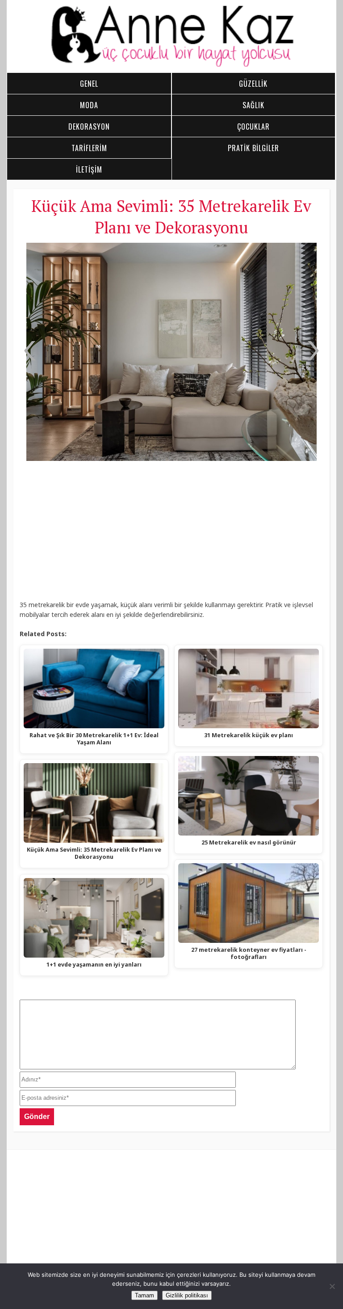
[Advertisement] (171, 533)
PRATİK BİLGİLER (253, 148)
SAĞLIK (253, 105)
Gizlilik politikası (187, 1295)
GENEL (89, 83)
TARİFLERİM (89, 148)
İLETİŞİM (89, 169)
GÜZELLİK (253, 83)
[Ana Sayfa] (171, 65)
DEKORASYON (89, 126)
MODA (89, 105)
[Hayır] (331, 1286)
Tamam (144, 1295)
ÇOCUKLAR (253, 126)
